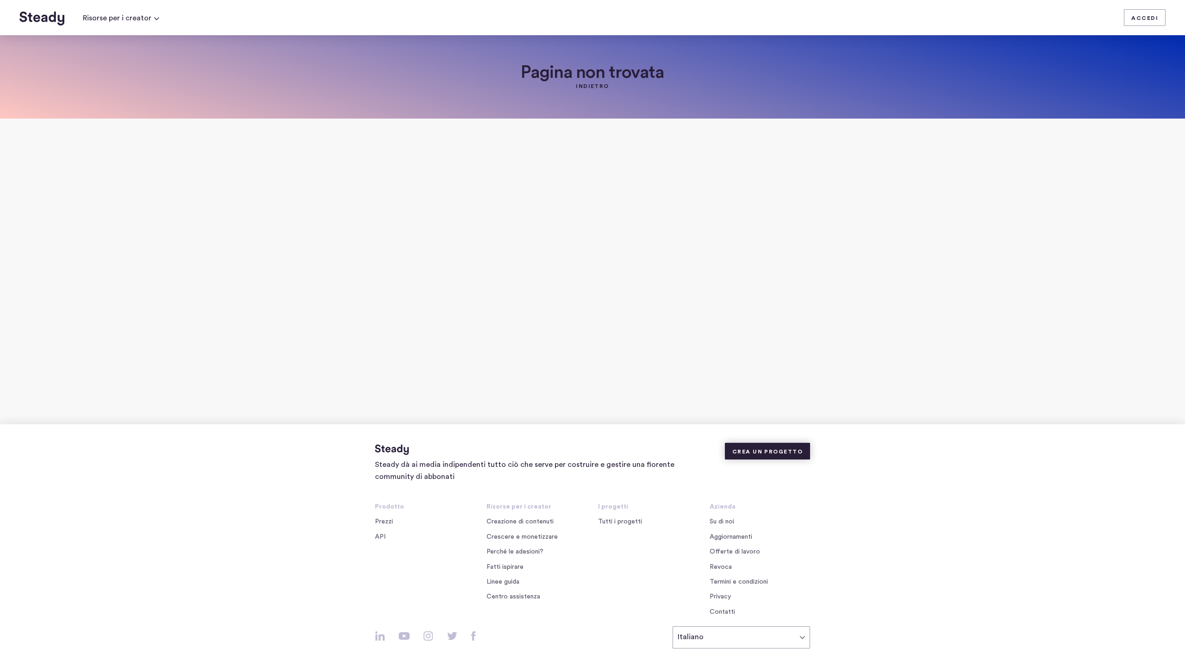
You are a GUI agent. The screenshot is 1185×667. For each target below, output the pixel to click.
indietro (592, 86)
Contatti (722, 612)
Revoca (721, 567)
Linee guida (502, 582)
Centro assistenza (513, 596)
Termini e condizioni (739, 582)
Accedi (1144, 18)
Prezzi (384, 521)
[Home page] (41, 18)
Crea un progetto (767, 451)
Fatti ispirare (505, 567)
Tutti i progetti (620, 521)
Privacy (720, 596)
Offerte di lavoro (737, 552)
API (380, 537)
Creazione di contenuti (520, 521)
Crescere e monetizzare (522, 537)
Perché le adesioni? (514, 551)
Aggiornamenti (731, 537)
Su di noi (722, 521)
